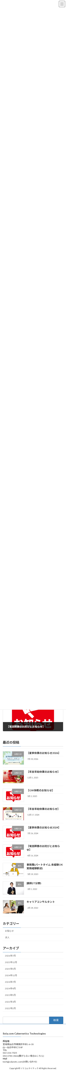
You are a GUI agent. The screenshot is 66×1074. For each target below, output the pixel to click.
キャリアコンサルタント (41, 901)
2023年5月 (10, 995)
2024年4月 (10, 988)
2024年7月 (10, 982)
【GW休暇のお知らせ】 (40, 790)
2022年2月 (10, 1008)
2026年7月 (10, 955)
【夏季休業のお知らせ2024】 (44, 827)
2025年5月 (10, 968)
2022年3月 (10, 1001)
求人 (7, 937)
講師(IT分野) (34, 883)
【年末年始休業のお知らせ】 (43, 771)
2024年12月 (11, 975)
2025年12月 (11, 962)
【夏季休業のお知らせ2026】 (44, 752)
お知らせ (9, 931)
